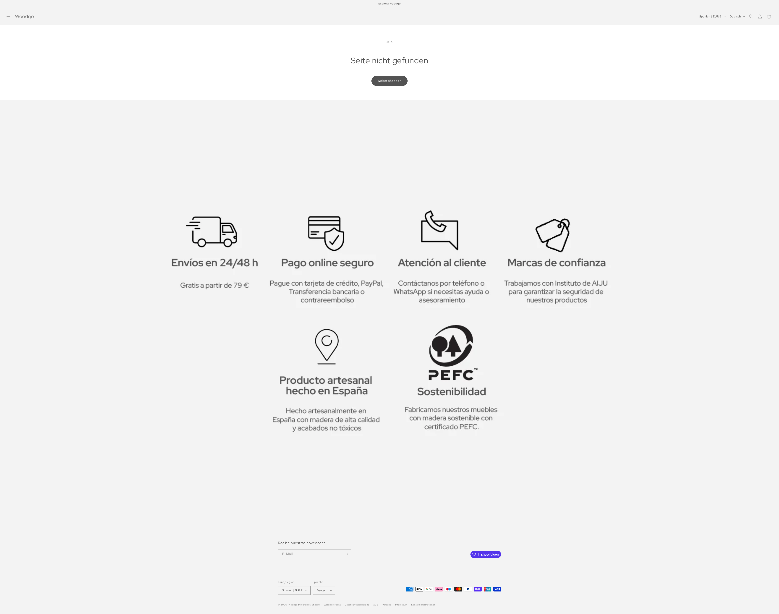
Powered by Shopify (309, 604)
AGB (375, 604)
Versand (386, 604)
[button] (8, 16)
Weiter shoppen (389, 81)
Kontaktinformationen (423, 604)
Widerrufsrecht (332, 604)
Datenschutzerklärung (357, 604)
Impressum (401, 604)
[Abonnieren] (346, 554)
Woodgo (292, 604)
